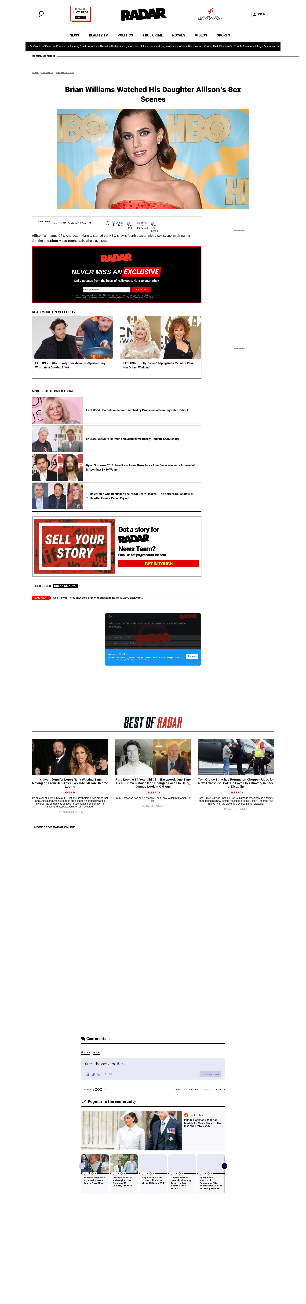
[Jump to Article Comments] (107, 223)
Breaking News (65, 72)
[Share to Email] (154, 223)
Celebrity (47, 72)
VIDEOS (201, 35)
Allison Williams (44, 235)
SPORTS (223, 35)
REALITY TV (98, 35)
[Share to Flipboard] (142, 223)
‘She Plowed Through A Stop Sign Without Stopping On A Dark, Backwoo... (98, 597)
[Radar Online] (143, 14)
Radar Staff (44, 221)
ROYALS (178, 35)
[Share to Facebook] (118, 223)
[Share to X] (130, 223)
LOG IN (261, 14)
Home (35, 72)
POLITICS (125, 35)
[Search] (41, 16)
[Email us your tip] (80, 21)
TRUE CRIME (153, 35)
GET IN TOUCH (159, 563)
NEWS (74, 35)
